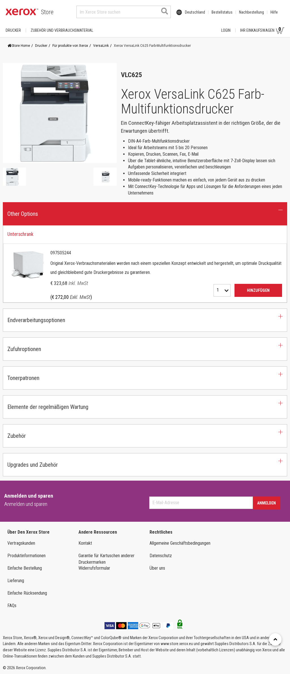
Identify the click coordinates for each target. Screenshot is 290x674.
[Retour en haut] (275, 639)
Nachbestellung (251, 12)
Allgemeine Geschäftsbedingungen (180, 543)
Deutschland (195, 12)
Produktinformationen (26, 555)
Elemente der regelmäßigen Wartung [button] (47, 406)
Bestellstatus (222, 12)
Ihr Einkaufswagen (260, 29)
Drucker (13, 30)
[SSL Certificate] (180, 626)
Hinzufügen (258, 290)
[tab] (145, 264)
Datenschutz (161, 555)
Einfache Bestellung (24, 568)
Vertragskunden (21, 543)
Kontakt (85, 543)
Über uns (157, 568)
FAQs (11, 605)
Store (47, 12)
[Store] (22, 12)
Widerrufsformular (94, 568)
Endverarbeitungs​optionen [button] (36, 320)
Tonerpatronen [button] (23, 378)
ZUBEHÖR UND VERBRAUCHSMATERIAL (62, 30)
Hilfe (274, 12)
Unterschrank (20, 234)
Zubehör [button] (16, 435)
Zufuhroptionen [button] (24, 349)
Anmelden (266, 503)
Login (226, 30)
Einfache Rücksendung (27, 593)
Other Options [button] (22, 213)
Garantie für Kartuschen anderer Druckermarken (106, 559)
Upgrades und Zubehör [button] (32, 464)
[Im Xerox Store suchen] (164, 11)
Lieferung (15, 580)
